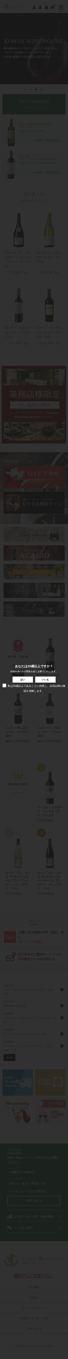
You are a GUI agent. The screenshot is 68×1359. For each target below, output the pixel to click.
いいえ (45, 679)
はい (22, 679)
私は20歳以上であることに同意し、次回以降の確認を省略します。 (36, 688)
